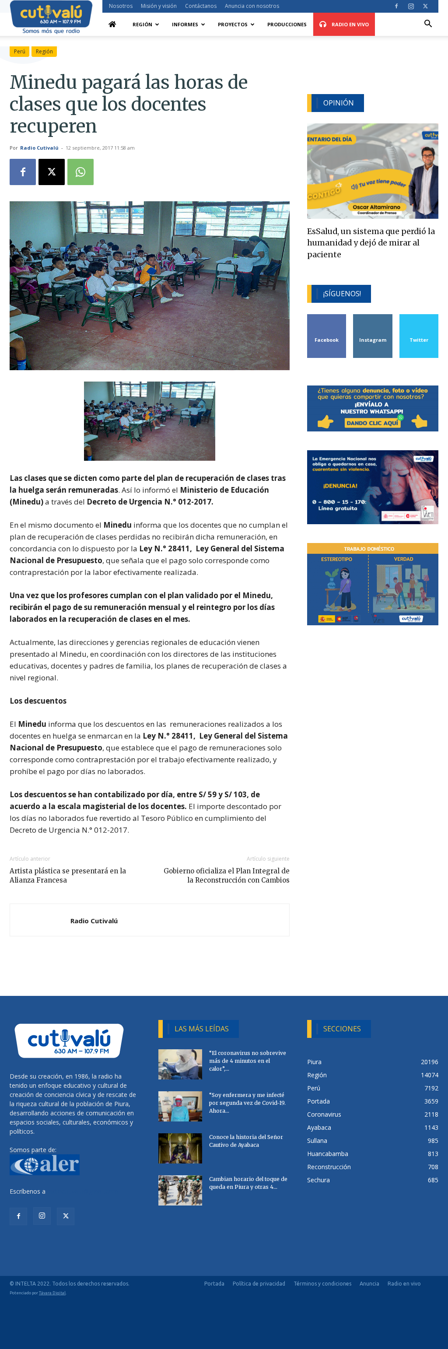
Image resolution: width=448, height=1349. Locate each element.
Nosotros (121, 6)
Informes (185, 24)
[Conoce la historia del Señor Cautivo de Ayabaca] (180, 1148)
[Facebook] (396, 6)
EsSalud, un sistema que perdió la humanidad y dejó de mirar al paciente (371, 243)
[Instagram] (410, 6)
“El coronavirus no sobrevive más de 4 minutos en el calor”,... (247, 1061)
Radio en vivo (404, 1283)
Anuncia (369, 1283)
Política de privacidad (259, 1283)
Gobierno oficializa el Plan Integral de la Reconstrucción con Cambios (227, 875)
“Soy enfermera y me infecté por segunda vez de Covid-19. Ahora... (247, 1103)
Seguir (373, 317)
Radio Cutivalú (39, 147)
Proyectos (233, 24)
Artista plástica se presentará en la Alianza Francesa (68, 875)
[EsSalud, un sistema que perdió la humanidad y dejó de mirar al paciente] (372, 171)
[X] (425, 6)
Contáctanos (201, 6)
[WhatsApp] (80, 172)
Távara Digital (52, 1292)
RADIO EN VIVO (349, 24)
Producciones (287, 24)
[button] (427, 25)
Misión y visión (159, 6)
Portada (214, 1283)
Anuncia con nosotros (252, 6)
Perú (19, 51)
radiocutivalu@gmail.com (82, 1191)
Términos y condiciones (322, 1283)
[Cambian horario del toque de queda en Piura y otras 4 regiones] (180, 1190)
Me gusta (327, 317)
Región (142, 24)
